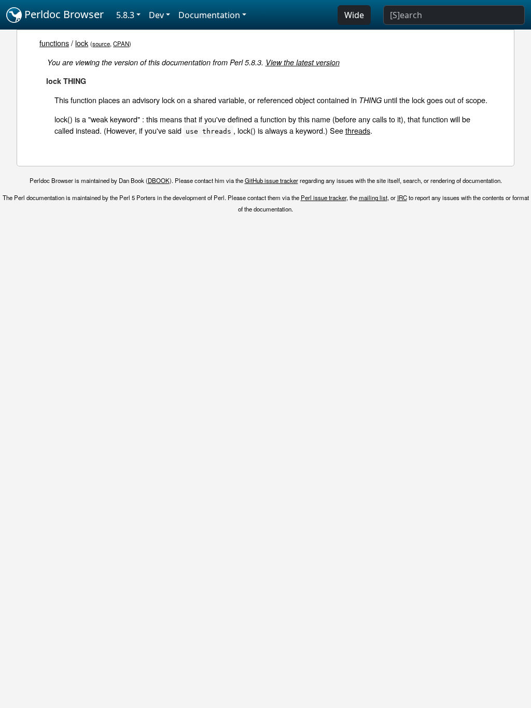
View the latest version (303, 62)
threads (357, 130)
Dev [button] (156, 15)
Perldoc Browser (63, 14)
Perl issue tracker (323, 197)
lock (81, 42)
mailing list (373, 197)
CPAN (121, 43)
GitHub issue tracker (271, 180)
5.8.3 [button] (125, 15)
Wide (354, 15)
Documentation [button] (209, 15)
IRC (402, 197)
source (101, 43)
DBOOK (159, 180)
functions (54, 42)
